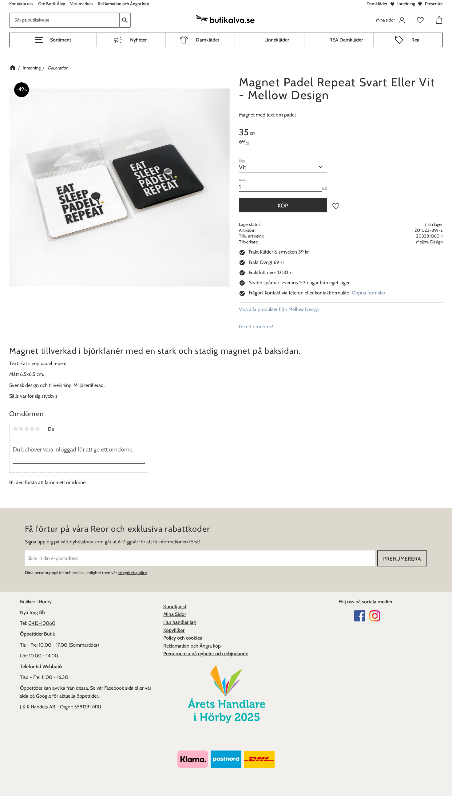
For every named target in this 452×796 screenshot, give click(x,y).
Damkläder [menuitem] (207, 40)
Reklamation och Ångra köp (192, 646)
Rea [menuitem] (415, 40)
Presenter (434, 3)
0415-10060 (41, 623)
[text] (341, 133)
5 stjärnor (37, 428)
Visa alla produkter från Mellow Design (279, 309)
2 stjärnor (21, 428)
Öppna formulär (368, 293)
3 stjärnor (26, 428)
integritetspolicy (132, 572)
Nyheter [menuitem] (138, 40)
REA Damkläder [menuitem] (346, 40)
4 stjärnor (32, 428)
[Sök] (125, 20)
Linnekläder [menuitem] (276, 40)
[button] (53, 40)
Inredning (406, 3)
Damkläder (377, 3)
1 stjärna (15, 428)
